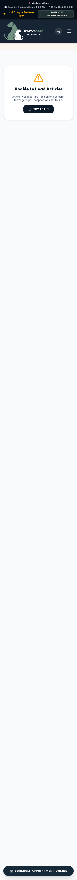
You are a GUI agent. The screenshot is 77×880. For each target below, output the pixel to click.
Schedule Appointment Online (41, 870)
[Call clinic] (58, 31)
